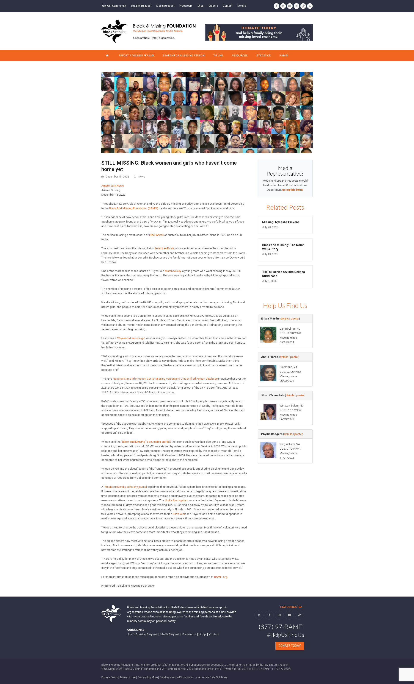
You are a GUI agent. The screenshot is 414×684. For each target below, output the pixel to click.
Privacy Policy (109, 677)
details (284, 318)
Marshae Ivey (173, 271)
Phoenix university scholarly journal (125, 486)
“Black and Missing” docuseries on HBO (146, 441)
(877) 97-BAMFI (281, 626)
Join (130, 634)
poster (295, 318)
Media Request (169, 634)
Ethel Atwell (156, 235)
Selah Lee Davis (164, 248)
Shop (202, 634)
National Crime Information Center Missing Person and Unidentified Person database (165, 378)
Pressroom (189, 634)
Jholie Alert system (176, 500)
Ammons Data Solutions (212, 677)
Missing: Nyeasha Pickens (281, 222)
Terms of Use (128, 677)
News (141, 176)
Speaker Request (146, 634)
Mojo (155, 677)
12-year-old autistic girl (131, 338)
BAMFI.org (220, 576)
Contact (214, 634)
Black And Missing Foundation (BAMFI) (133, 208)
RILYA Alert (179, 514)
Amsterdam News (112, 185)
